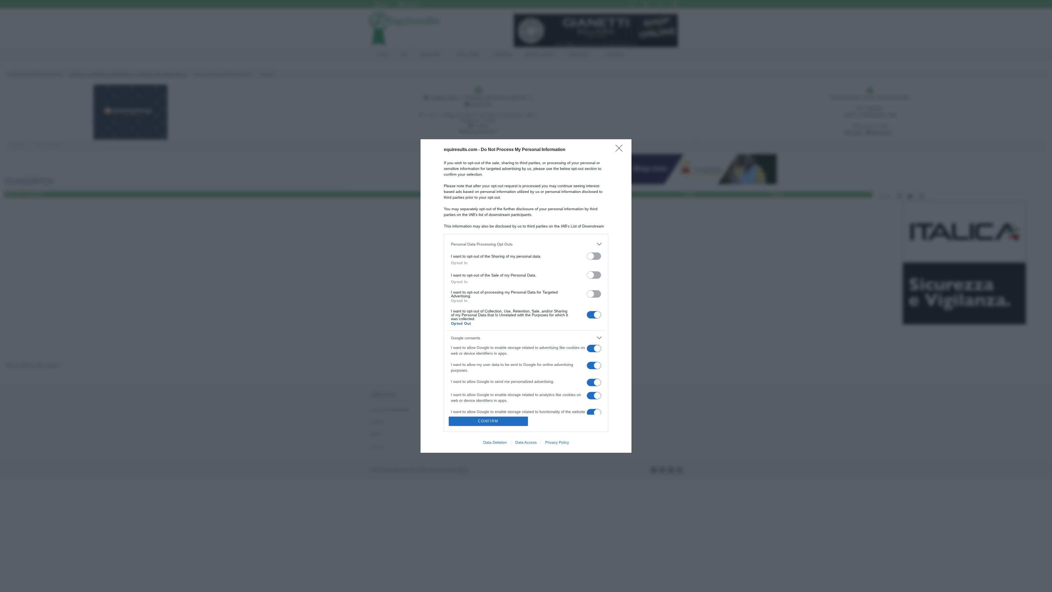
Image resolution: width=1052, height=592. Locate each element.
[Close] (621, 150)
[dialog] (526, 296)
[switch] (594, 256)
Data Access (526, 442)
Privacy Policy (557, 442)
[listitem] (526, 244)
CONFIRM (488, 421)
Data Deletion (495, 442)
